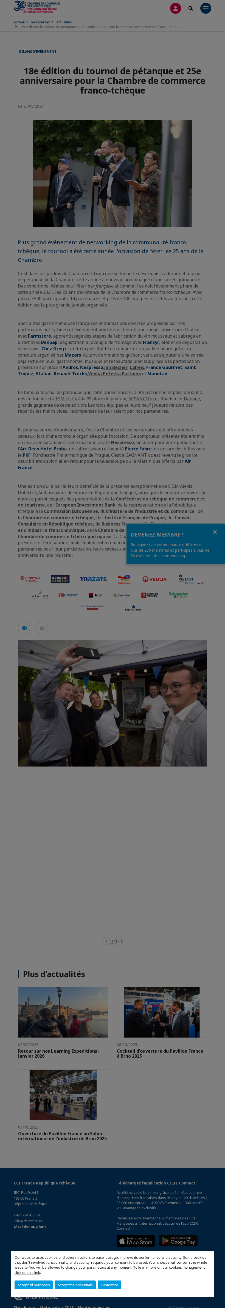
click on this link (27, 1272)
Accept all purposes (34, 1284)
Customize (109, 1284)
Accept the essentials (75, 1284)
